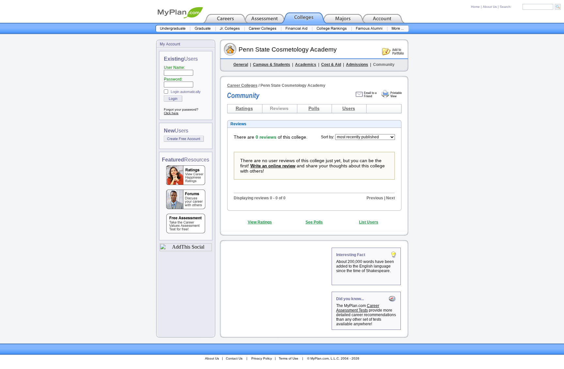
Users (348, 108)
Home (475, 6)
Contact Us (234, 358)
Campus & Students (271, 64)
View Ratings (260, 222)
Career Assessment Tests (357, 308)
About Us (490, 6)
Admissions (357, 64)
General (240, 64)
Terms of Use (288, 358)
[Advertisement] (276, 288)
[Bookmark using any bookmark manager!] (186, 249)
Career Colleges (242, 85)
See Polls (314, 222)
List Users (368, 222)
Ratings (244, 108)
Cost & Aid (331, 64)
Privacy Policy (261, 358)
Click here (171, 113)
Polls (314, 108)
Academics (305, 64)
